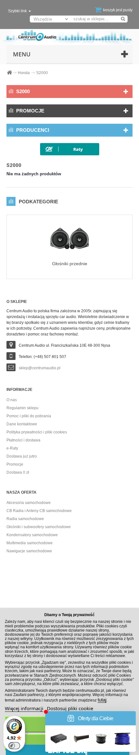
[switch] (14, 745)
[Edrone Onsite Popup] (69, 377)
